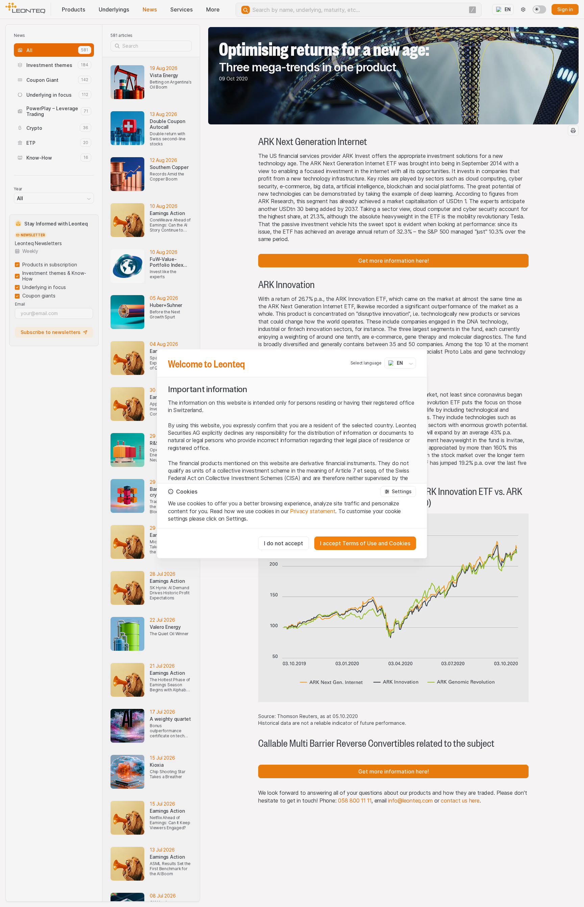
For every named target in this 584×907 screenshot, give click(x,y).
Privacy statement (312, 511)
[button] (398, 491)
